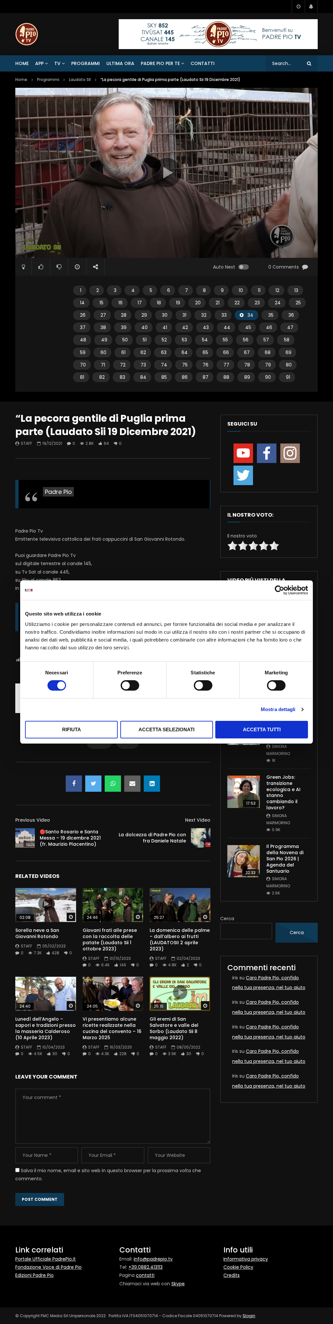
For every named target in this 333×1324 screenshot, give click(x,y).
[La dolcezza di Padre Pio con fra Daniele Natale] (200, 838)
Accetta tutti (262, 729)
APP (39, 63)
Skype (178, 1283)
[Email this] (132, 783)
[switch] (130, 685)
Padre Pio (58, 492)
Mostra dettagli (278, 709)
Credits (231, 1275)
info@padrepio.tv (153, 1259)
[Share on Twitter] (93, 783)
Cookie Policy (238, 1267)
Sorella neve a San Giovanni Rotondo (37, 933)
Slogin (249, 1315)
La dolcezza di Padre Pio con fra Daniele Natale (152, 837)
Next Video (197, 820)
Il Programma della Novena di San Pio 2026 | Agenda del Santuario (284, 858)
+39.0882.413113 (145, 1267)
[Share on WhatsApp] (113, 783)
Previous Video (32, 820)
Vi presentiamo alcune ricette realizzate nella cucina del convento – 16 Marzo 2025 (112, 1028)
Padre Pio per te (160, 63)
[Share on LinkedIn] (152, 783)
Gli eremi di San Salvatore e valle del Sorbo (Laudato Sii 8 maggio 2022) (174, 1028)
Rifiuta (71, 729)
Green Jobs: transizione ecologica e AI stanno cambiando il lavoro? (283, 792)
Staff (26, 443)
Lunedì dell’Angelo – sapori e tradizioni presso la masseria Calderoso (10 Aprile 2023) (45, 1028)
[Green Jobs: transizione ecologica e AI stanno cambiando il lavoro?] (243, 791)
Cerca (227, 918)
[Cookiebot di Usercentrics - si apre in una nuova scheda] (279, 590)
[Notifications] (311, 6)
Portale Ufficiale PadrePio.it (45, 1259)
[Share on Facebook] (74, 783)
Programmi (85, 63)
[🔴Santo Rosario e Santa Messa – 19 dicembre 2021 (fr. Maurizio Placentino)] (25, 838)
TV (57, 63)
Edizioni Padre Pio (34, 1275)
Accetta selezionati (166, 729)
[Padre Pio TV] (26, 34)
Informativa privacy (245, 1259)
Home (22, 63)
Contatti (203, 63)
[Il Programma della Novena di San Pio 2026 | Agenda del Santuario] (243, 861)
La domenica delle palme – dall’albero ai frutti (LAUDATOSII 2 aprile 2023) (180, 939)
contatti (145, 1275)
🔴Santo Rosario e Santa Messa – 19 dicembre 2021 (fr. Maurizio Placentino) (70, 837)
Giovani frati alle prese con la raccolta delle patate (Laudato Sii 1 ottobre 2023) (110, 939)
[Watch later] (298, 6)
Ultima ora (120, 63)
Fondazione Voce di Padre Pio (48, 1267)
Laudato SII (80, 79)
